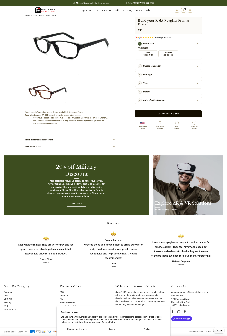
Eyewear (86, 10)
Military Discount (68, 302)
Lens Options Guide (69, 306)
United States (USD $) (14, 332)
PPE (96, 10)
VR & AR (107, 10)
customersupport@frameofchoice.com (189, 292)
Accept (112, 329)
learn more (104, 3)
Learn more (76, 203)
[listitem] (91, 3)
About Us (64, 296)
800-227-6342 (177, 296)
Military (119, 10)
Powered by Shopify (196, 331)
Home (27, 15)
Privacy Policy (108, 322)
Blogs (62, 299)
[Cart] (183, 10)
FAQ (129, 10)
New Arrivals (142, 10)
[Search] (190, 10)
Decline (147, 329)
